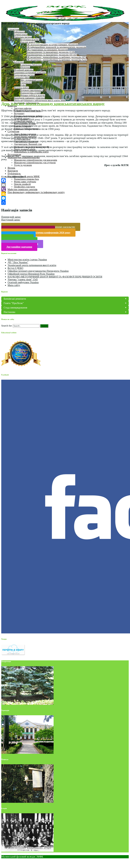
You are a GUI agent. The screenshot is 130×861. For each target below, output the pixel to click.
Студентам (13, 131)
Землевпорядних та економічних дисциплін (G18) (51, 52)
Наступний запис (10, 219)
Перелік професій (22, 184)
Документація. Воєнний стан (28, 144)
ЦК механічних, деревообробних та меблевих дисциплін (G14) (57, 60)
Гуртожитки (26, 83)
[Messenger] (65, 198)
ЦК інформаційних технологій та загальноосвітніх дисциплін (56, 47)
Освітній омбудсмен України (23, 282)
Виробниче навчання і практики (29, 98)
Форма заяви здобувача (25, 181)
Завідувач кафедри (23, 108)
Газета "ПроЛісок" (14, 303)
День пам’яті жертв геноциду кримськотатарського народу (53, 104)
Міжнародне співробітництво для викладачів (35, 160)
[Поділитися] (65, 202)
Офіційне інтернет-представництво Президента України (38, 271)
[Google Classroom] (65, 194)
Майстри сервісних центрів (22, 189)
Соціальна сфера (22, 77)
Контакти (13, 170)
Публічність (14, 173)
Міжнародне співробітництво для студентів (35, 162)
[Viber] (65, 189)
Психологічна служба (30, 93)
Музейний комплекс (23, 70)
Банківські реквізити (15, 298)
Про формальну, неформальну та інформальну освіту (36, 192)
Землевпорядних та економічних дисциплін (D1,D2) (52, 55)
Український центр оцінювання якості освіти (32, 265)
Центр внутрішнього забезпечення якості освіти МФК (40, 100)
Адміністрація (20, 34)
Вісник (11, 168)
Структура (13, 29)
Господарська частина (24, 75)
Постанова (9, 312)
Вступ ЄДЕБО (15, 268)
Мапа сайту (14, 285)
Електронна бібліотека (31, 65)
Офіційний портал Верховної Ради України (31, 273)
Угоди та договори (23, 165)
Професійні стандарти (24, 187)
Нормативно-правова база (26, 179)
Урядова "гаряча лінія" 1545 (23, 279)
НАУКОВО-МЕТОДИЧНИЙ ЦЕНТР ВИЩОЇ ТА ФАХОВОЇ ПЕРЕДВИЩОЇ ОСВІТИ (55, 276)
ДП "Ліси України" (18, 262)
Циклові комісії (27, 42)
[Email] (65, 185)
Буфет (23, 85)
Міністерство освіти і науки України (27, 259)
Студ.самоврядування (15, 307)
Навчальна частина (23, 37)
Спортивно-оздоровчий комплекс (30, 72)
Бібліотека (19, 62)
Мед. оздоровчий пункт (31, 80)
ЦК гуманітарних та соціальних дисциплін (47, 50)
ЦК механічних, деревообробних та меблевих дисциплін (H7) (56, 57)
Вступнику (19, 113)
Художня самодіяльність (31, 90)
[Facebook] (65, 180)
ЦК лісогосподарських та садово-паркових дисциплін (52, 44)
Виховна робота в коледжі (32, 95)
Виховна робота (21, 88)
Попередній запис (11, 217)
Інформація (19, 32)
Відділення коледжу (29, 39)
